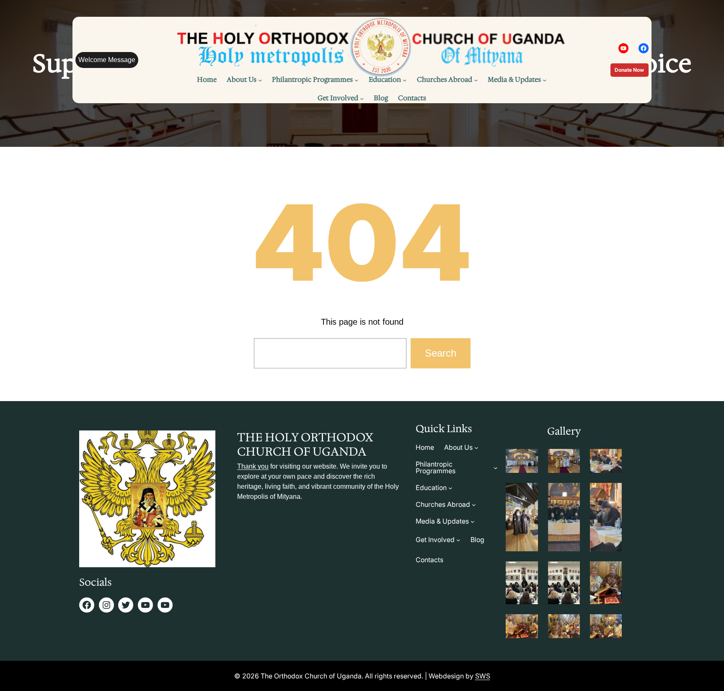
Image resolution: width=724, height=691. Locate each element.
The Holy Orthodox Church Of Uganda (305, 444)
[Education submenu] (405, 80)
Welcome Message (106, 59)
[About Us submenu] (260, 80)
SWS (482, 676)
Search (440, 353)
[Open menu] (476, 80)
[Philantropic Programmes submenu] (356, 80)
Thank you (253, 466)
